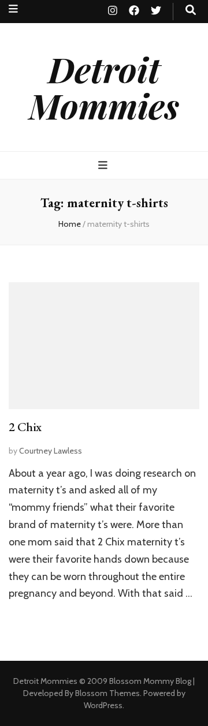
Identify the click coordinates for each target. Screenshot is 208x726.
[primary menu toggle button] (104, 165)
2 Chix (25, 426)
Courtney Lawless (50, 451)
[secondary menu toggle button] (13, 8)
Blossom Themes (107, 693)
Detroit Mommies (104, 87)
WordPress (103, 705)
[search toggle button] (190, 10)
